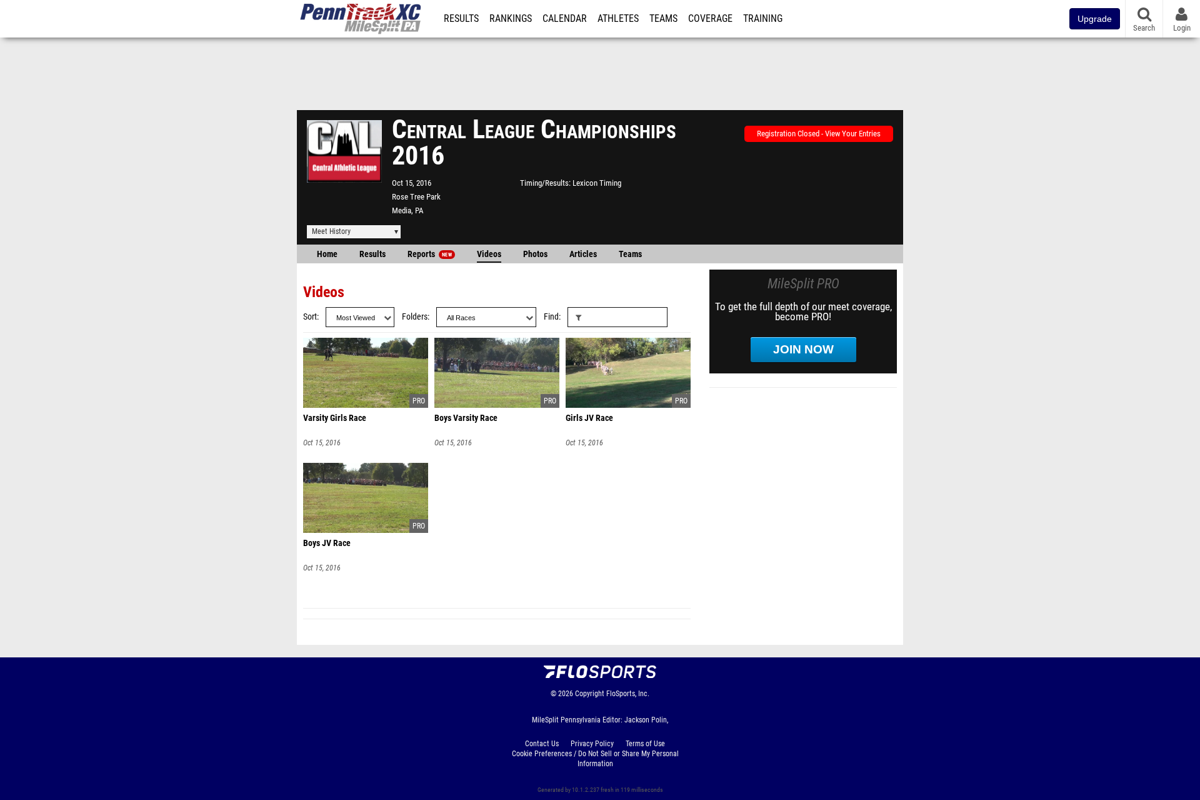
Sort (310, 316)
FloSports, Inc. (627, 693)
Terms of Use (645, 743)
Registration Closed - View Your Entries (819, 133)
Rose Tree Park (416, 196)
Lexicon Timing (596, 183)
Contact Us (542, 743)
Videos (489, 254)
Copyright (589, 693)
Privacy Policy (592, 743)
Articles (583, 254)
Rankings (510, 18)
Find (551, 316)
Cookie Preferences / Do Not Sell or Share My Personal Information (595, 758)
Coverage (710, 18)
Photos (535, 254)
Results (461, 18)
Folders (415, 316)
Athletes (618, 18)
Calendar (564, 18)
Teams (663, 18)
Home (327, 254)
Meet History (331, 231)
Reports (430, 254)
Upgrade (1095, 19)
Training (762, 18)
